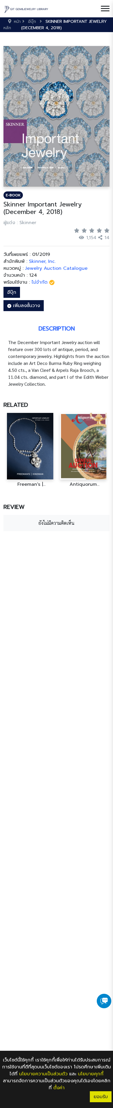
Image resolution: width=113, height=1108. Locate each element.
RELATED (15, 404)
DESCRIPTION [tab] (57, 328)
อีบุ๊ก (11, 292)
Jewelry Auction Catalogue (56, 268)
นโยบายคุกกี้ (90, 1073)
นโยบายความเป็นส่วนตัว (43, 1073)
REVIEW (14, 506)
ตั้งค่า (59, 1087)
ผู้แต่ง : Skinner (19, 222)
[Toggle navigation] (105, 9)
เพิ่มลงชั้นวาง (25, 305)
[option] (30, 450)
